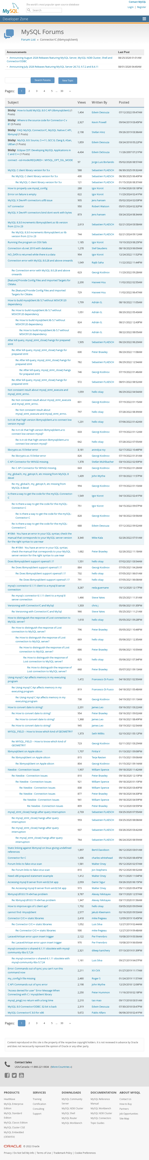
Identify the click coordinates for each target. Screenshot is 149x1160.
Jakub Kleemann (101, 912)
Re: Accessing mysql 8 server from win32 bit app (39, 888)
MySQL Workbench (72, 1123)
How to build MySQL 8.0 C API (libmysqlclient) (43, 110)
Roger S (96, 978)
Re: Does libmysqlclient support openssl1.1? (37, 567)
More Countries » (61, 1067)
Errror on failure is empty (22, 194)
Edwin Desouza (100, 112)
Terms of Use (44, 1152)
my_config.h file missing (21, 978)
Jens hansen (99, 200)
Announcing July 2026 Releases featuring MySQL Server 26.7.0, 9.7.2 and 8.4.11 (54, 66)
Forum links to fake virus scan (25, 864)
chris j (95, 605)
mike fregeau (99, 918)
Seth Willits (98, 733)
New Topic (67, 80)
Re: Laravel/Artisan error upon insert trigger (37, 942)
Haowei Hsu (99, 282)
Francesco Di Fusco (103, 679)
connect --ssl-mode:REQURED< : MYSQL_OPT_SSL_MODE (40, 160)
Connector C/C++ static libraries (26, 918)
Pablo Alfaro (99, 1012)
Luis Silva (97, 924)
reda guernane (100, 587)
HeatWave (9, 1099)
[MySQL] (11, 8)
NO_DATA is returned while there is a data (31, 254)
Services (39, 1092)
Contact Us (125, 1099)
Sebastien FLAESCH (103, 170)
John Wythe (98, 476)
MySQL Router (69, 1118)
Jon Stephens (99, 870)
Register (141, 7)
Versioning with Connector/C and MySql (31, 605)
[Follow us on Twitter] (14, 1077)
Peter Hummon (101, 992)
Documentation (103, 1092)
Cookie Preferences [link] (85, 1152)
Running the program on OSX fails (27, 242)
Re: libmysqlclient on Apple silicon (31, 757)
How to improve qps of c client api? (28, 906)
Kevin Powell (99, 122)
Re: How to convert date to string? (31, 713)
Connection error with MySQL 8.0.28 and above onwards (40, 260)
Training (37, 1099)
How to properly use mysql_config (27, 188)
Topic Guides (97, 1123)
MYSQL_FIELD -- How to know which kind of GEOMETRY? (40, 731)
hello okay (98, 392)
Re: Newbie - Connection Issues (30, 775)
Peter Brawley (100, 352)
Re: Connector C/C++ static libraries (32, 924)
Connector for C (17, 858)
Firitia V (96, 751)
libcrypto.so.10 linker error (23, 449)
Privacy (8, 1152)
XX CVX (96, 970)
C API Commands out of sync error (28, 984)
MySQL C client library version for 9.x (29, 170)
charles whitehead (102, 858)
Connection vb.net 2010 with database (30, 248)
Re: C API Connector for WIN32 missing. (34, 468)
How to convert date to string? (25, 707)
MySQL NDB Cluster (72, 1108)
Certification (39, 1104)
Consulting (38, 1108)
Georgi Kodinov (101, 272)
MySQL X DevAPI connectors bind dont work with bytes (40, 212)
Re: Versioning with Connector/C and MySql (37, 611)
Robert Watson (100, 206)
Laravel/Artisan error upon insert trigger (31, 936)
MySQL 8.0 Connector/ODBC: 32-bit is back (32, 1006)
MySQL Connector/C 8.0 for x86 (26, 1012)
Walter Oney (99, 864)
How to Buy (126, 1104)
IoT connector (16, 206)
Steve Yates (98, 597)
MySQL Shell (68, 1113)
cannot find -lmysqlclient (22, 912)
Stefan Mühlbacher (103, 461)
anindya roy (99, 449)
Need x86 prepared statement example (30, 876)
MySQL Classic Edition (16, 1122)
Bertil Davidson (100, 850)
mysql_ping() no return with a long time (30, 1000)
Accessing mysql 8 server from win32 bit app (33, 882)
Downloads (71, 1092)
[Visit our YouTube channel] (21, 1077)
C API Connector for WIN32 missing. (28, 461)
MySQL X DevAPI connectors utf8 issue (30, 200)
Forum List (28, 39)
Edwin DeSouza (100, 152)
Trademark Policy (63, 1152)
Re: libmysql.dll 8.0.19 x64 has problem (34, 900)
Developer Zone (15, 19)
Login (130, 7)
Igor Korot (98, 188)
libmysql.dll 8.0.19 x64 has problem (28, 894)
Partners (124, 1108)
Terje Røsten (99, 757)
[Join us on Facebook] (7, 1077)
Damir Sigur (98, 882)
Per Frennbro (99, 936)
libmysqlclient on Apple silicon (25, 751)
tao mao (96, 1000)
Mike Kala (97, 537)
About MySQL (130, 1092)
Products (11, 1092)
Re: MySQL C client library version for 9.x (35, 176)
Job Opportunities (129, 1113)
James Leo (97, 707)
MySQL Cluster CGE (14, 1127)
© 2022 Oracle (31, 1146)
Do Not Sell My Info (24, 1152)
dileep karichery (101, 950)
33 (62, 90)
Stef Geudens (99, 248)
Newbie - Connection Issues (24, 769)
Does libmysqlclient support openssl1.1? (31, 561)
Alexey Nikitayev (101, 894)
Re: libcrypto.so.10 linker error (29, 455)
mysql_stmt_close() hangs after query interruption (37, 812)
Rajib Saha (98, 262)
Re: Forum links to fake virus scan (31, 870)
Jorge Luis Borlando (103, 162)
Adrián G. (97, 302)
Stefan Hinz (98, 132)
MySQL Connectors (101, 1118)
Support (37, 1113)
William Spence (100, 769)
